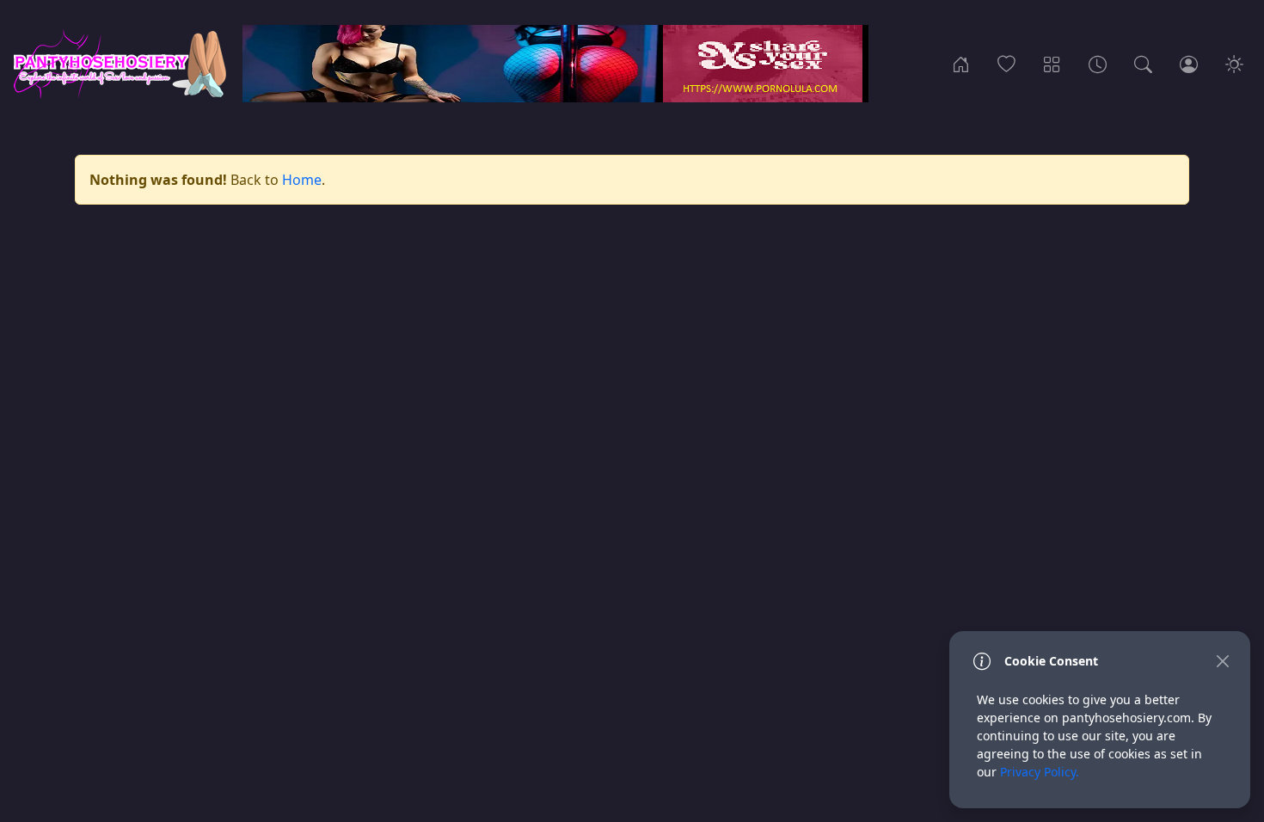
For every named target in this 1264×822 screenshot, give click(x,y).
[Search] (1143, 63)
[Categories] (1052, 63)
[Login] (1189, 63)
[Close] (1222, 661)
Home (302, 179)
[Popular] (1006, 63)
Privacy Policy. (1039, 772)
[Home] (961, 63)
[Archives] (1098, 63)
